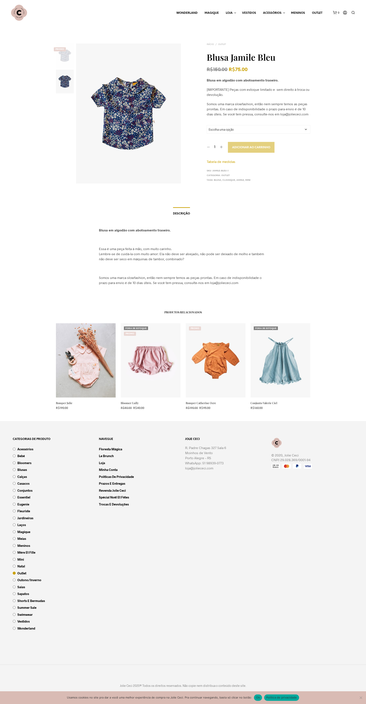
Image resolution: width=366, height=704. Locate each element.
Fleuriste (23, 511)
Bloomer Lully (130, 403)
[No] (361, 698)
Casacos (23, 483)
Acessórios (272, 13)
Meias (21, 538)
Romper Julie (64, 403)
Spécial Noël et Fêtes (114, 497)
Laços (21, 525)
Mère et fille (26, 552)
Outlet (317, 13)
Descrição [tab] (181, 213)
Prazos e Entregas (112, 483)
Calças (22, 477)
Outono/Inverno (29, 580)
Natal (21, 566)
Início (210, 44)
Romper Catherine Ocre (201, 403)
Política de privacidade (281, 697)
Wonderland (187, 13)
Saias (21, 587)
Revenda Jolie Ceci (112, 490)
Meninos (298, 13)
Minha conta (108, 470)
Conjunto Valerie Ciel (264, 403)
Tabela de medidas (221, 162)
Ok (258, 697)
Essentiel (23, 497)
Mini (20, 559)
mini (247, 180)
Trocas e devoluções (114, 504)
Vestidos (249, 13)
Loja (229, 13)
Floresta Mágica (110, 449)
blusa (217, 180)
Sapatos (23, 594)
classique (228, 180)
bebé (21, 456)
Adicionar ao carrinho (251, 147)
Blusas (22, 470)
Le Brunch (106, 456)
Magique (212, 13)
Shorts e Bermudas (31, 601)
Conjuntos (24, 490)
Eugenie (23, 504)
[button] (336, 13)
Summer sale (26, 607)
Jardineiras (25, 518)
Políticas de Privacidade (116, 477)
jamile (240, 180)
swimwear (25, 614)
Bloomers (24, 463)
